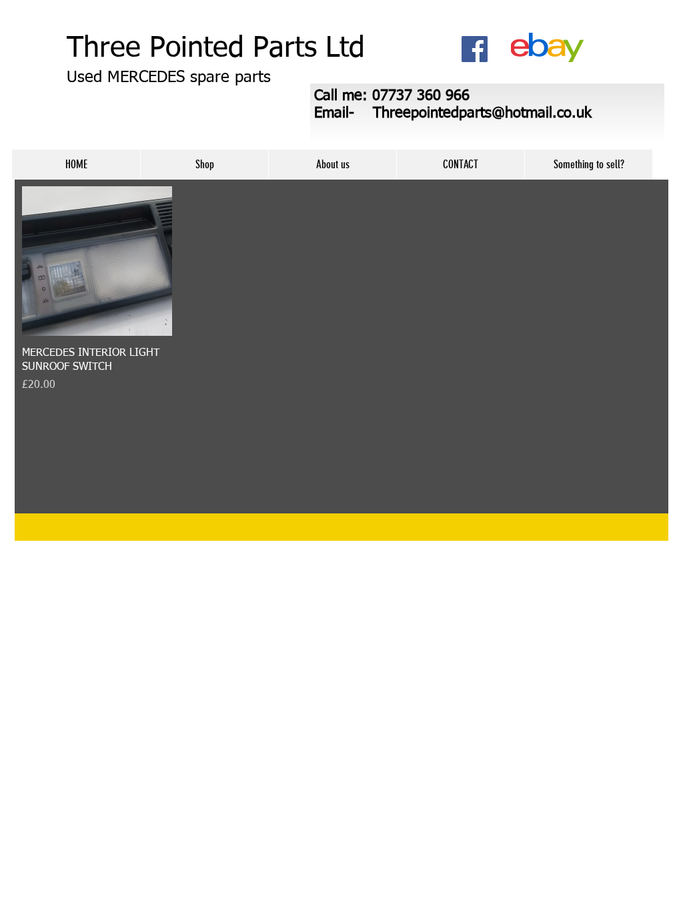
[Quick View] (97, 261)
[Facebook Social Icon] (475, 49)
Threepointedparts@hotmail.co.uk (482, 113)
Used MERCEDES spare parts (169, 77)
